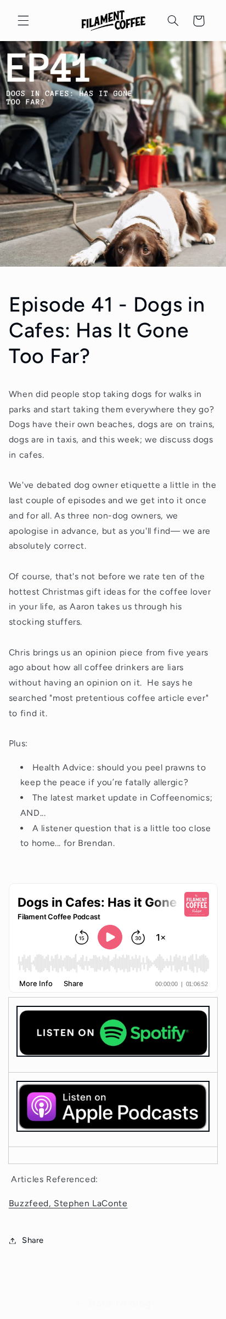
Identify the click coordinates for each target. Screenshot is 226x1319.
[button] (23, 20)
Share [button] (33, 1240)
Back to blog (120, 1303)
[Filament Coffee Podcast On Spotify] (112, 1035)
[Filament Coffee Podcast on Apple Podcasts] (112, 1131)
